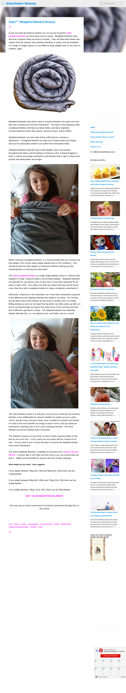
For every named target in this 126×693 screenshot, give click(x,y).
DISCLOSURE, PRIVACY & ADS (102, 137)
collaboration (33, 524)
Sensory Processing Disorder (18, 527)
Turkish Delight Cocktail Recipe (102, 218)
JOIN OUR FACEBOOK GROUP (102, 132)
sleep (40, 527)
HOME (92, 127)
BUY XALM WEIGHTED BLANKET (44, 496)
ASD (10, 524)
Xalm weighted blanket (24, 275)
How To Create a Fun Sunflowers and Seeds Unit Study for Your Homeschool (104, 326)
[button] (10, 27)
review (57, 524)
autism (16, 524)
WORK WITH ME (96, 142)
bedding (23, 524)
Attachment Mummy (21, 3)
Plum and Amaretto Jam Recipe (102, 289)
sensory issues (65, 524)
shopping (33, 527)
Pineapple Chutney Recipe (100, 404)
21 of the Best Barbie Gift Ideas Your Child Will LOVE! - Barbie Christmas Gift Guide (104, 367)
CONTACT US (95, 147)
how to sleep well (46, 524)
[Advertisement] (44, 560)
